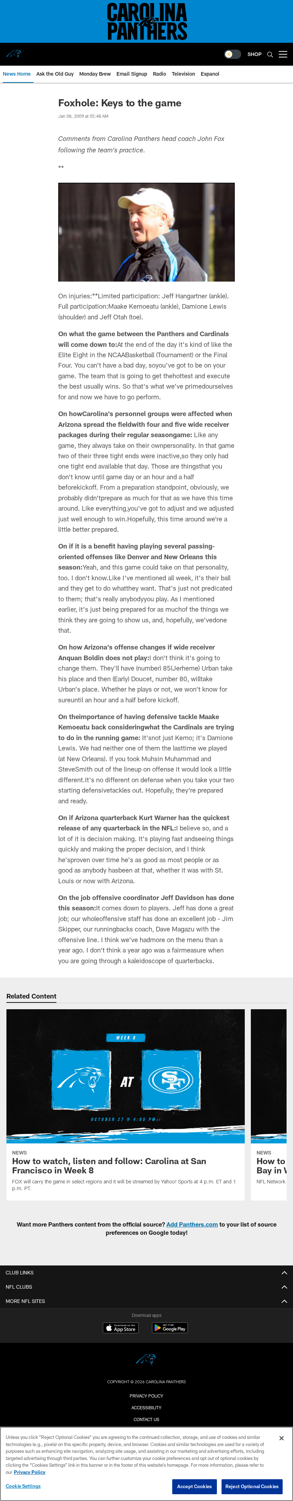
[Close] (281, 1438)
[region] (146, 1464)
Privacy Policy (146, 1395)
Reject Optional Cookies (252, 1486)
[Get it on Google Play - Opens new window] (170, 1331)
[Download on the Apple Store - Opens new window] (121, 1329)
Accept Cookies (194, 1486)
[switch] (232, 54)
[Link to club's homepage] (14, 51)
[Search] (270, 54)
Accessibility (146, 1407)
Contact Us (146, 1419)
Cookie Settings (23, 1486)
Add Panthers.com (192, 1224)
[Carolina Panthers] (146, 1361)
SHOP (255, 54)
